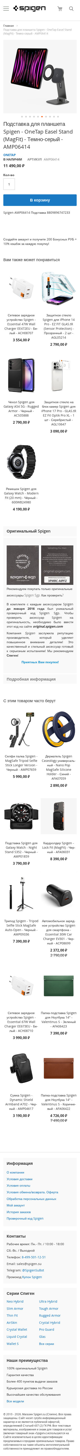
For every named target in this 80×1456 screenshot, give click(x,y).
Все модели (15, 1401)
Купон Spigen (32, 1277)
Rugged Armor (50, 1315)
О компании (15, 1172)
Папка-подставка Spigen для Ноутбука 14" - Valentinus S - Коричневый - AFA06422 (59, 1102)
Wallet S (13, 1344)
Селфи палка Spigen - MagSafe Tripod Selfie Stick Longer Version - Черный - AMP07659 (21, 763)
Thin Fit (12, 1315)
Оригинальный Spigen (28, 531)
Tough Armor (48, 1308)
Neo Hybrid (15, 1301)
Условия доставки (19, 1179)
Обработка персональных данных (31, 1199)
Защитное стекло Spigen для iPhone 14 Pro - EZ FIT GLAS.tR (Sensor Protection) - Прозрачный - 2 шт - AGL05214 (59, 326)
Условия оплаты (18, 1185)
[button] (22, 116)
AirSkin (12, 1322)
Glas (42, 1336)
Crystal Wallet (17, 1329)
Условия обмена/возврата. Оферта (32, 1192)
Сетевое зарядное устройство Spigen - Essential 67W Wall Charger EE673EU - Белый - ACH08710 (21, 1022)
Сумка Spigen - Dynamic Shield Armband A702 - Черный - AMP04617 (21, 1102)
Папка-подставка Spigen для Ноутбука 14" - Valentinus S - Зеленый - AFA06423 (59, 1019)
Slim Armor (15, 1308)
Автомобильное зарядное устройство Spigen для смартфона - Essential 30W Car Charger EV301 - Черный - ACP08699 (58, 932)
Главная (8, 25)
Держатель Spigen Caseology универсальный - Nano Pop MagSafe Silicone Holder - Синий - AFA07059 (59, 767)
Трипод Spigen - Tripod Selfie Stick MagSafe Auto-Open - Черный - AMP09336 (21, 927)
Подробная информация (31, 679)
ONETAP (9, 155)
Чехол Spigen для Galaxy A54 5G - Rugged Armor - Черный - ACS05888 (21, 408)
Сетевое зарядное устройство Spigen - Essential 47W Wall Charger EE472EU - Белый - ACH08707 (21, 324)
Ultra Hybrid (48, 1301)
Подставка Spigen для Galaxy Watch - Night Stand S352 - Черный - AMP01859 (21, 849)
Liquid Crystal (17, 1336)
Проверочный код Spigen (25, 1218)
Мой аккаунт (16, 1205)
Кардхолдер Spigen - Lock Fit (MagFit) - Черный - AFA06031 (58, 847)
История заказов (19, 1212)
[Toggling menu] (6, 8)
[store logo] (29, 9)
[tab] (40, 531)
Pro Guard (46, 1329)
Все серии (46, 1344)
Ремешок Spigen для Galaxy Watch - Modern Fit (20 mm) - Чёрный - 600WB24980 (21, 495)
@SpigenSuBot (33, 1270)
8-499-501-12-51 (34, 1257)
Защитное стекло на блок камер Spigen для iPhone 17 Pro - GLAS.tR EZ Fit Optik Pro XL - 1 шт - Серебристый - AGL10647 (58, 413)
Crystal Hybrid (49, 1322)
